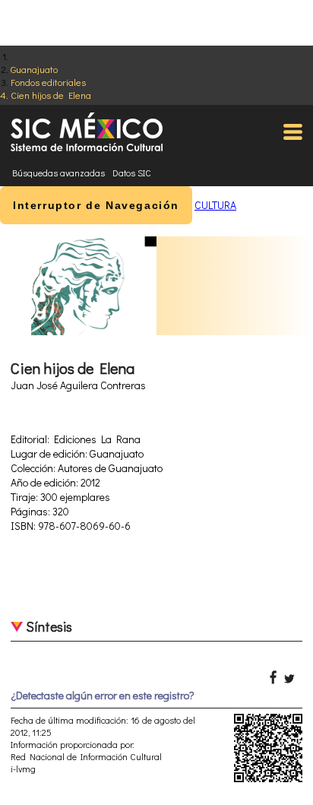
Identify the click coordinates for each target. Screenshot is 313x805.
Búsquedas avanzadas (58, 172)
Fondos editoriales (48, 81)
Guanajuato (34, 68)
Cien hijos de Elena (51, 94)
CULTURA (215, 205)
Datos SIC (131, 172)
